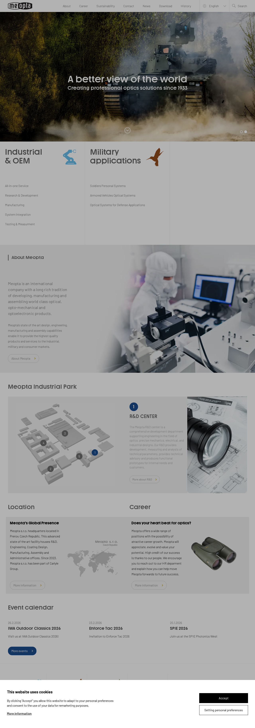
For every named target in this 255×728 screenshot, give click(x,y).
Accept (224, 698)
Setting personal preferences (223, 710)
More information (19, 713)
